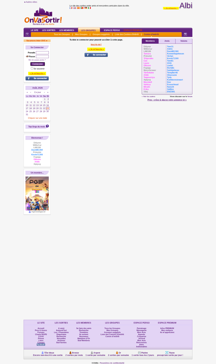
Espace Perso (112, 30)
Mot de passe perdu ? (37, 60)
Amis (167, 41)
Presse (41, 338)
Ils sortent (83, 334)
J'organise (141, 336)
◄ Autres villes (30, 2)
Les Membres (66, 30)
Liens (40, 340)
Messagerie (141, 330)
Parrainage (141, 328)
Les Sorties (48, 30)
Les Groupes (88, 30)
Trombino (83, 332)
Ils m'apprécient (167, 332)
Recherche (61, 336)
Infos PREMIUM (167, 328)
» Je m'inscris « (171, 8)
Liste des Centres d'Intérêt (127, 34)
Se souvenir (39, 69)
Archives (61, 340)
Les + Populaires (61, 332)
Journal (141, 338)
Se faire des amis (83, 328)
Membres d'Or (83, 338)
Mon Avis (141, 340)
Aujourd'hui (61, 330)
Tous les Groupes (62, 34)
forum (190, 96)
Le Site (34, 30)
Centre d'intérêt (151, 34)
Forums (40, 332)
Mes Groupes (81, 34)
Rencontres (141, 342)
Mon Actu (141, 332)
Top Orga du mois (36, 127)
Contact (41, 342)
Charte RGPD (41, 334)
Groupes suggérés (101, 34)
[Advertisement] (131, 17)
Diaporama (61, 334)
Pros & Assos (41, 330)
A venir (61, 328)
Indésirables (141, 347)
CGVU (41, 336)
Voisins (183, 41)
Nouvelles (61, 338)
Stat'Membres (84, 340)
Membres (150, 41)
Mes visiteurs (167, 330)
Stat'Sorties (61, 342)
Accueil (41, 328)
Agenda (141, 334)
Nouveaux (83, 336)
